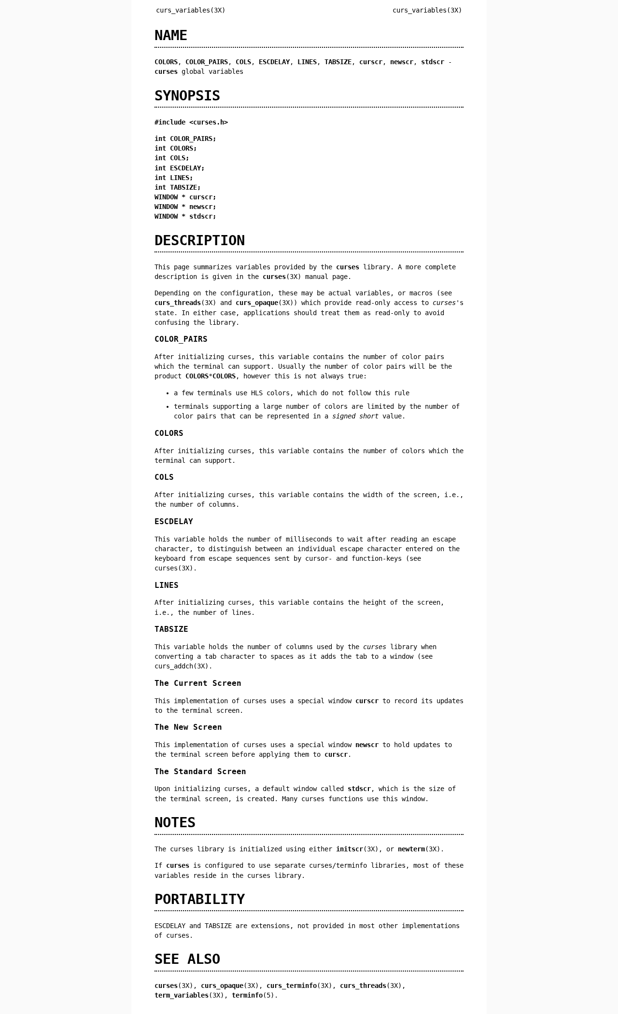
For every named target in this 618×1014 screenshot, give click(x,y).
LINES (166, 585)
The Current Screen (197, 683)
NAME (170, 35)
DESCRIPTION (199, 240)
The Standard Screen (200, 771)
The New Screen (188, 727)
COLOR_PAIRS (181, 339)
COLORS (168, 433)
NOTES (175, 822)
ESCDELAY (173, 521)
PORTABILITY (199, 899)
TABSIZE (171, 629)
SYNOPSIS (187, 95)
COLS (164, 477)
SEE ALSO (187, 959)
